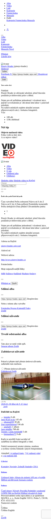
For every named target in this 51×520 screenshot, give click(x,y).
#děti (3, 273)
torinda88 (18, 432)
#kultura (25, 273)
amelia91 (8, 427)
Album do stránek (22, 477)
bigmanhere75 (10, 434)
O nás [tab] (9, 171)
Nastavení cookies (9, 503)
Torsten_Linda (7, 432)
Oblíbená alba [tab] (12, 173)
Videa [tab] (9, 168)
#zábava (9, 273)
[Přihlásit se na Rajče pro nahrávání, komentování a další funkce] (8, 30)
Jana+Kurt (6, 419)
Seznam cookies (26, 480)
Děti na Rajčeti (14, 493)
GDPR (4, 493)
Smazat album (7, 346)
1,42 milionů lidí (10, 456)
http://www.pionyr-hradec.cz (13, 260)
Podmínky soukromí (36, 491)
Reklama (4, 472)
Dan (3, 424)
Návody (16, 491)
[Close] (2, 279)
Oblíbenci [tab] (11, 176)
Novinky (14, 466)
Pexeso (13, 308)
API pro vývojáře (37, 477)
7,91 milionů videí (32, 453)
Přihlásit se (6, 283)
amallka (8, 429)
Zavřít (14, 283)
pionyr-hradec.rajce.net (11, 246)
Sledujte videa (7, 180)
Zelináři (21, 466)
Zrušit (3, 311)
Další (4, 80)
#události (17, 273)
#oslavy (32, 273)
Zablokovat (6, 371)
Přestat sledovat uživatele (15, 369)
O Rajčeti (4, 461)
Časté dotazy (7, 491)
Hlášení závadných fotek (31, 493)
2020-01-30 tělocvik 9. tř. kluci (14, 404)
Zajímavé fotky (8, 477)
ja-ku (13, 419)
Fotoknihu (5, 308)
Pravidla (24, 491)
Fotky (28, 308)
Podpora (4, 485)
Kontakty (5, 466)
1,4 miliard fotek (17, 453)
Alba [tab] (9, 166)
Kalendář (21, 308)
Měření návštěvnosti (10, 480)
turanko (7, 417)
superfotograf (11, 424)
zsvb (5, 406)
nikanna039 (9, 422)
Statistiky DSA (31, 466)
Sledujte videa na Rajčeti (24, 180)
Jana (3, 429)
